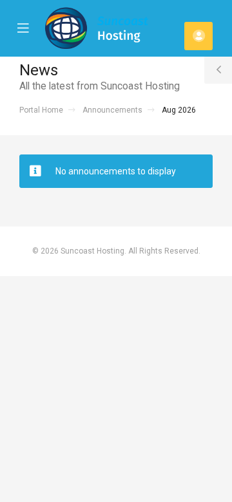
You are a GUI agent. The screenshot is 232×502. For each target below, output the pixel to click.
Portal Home (41, 110)
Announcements (112, 110)
